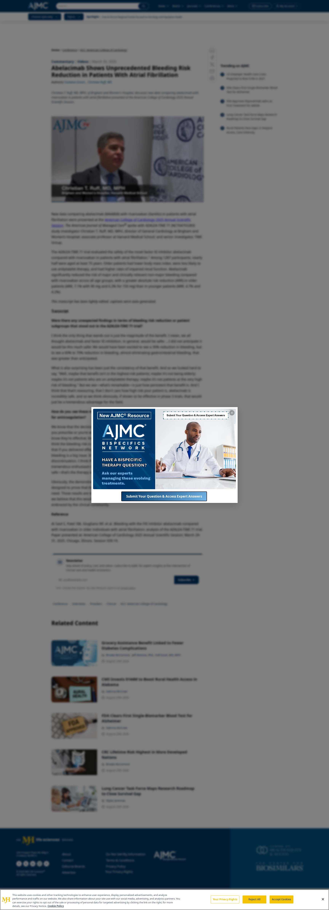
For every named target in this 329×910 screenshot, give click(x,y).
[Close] (323, 899)
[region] (164, 899)
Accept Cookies (281, 899)
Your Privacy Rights (225, 899)
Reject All (254, 899)
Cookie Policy (56, 906)
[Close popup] (232, 412)
